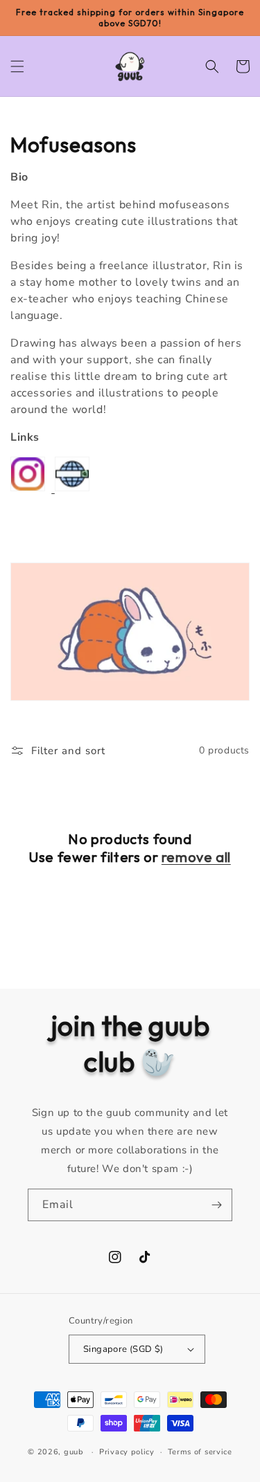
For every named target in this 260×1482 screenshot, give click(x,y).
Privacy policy (127, 1452)
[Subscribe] (216, 1205)
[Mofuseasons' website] (53, 487)
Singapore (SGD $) (123, 1349)
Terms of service (200, 1452)
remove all (196, 857)
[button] (17, 66)
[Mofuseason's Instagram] (27, 487)
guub (74, 1452)
